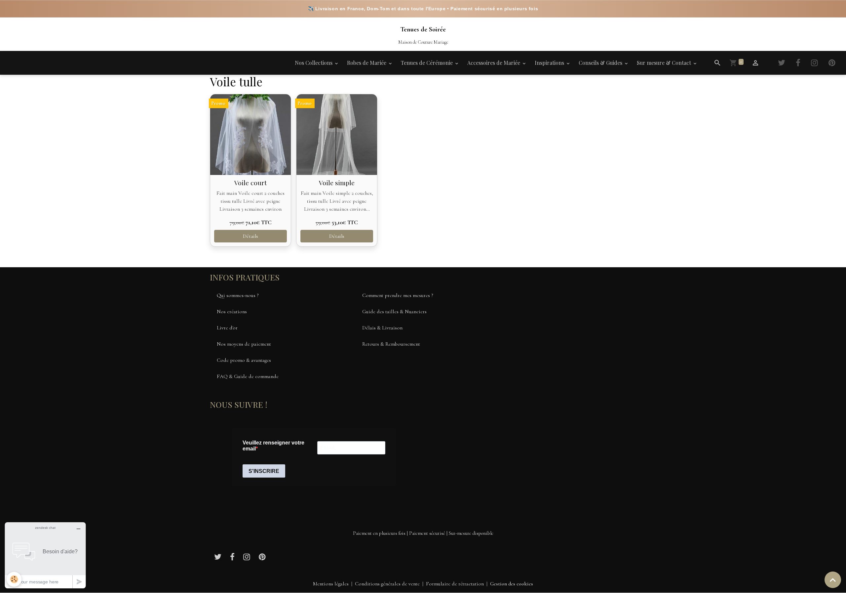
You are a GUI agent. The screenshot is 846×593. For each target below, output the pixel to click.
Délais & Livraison (382, 327)
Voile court (250, 182)
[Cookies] (14, 579)
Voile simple (337, 182)
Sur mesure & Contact (664, 62)
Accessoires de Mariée (494, 62)
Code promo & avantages (244, 360)
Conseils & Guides (601, 62)
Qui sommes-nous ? (238, 295)
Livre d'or (227, 327)
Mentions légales (331, 583)
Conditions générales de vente (387, 583)
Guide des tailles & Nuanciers (394, 311)
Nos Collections (314, 62)
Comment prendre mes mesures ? (397, 295)
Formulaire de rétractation (455, 583)
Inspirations (550, 62)
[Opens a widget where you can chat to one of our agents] (45, 555)
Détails (250, 236)
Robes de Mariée (367, 62)
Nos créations (232, 311)
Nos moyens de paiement (244, 344)
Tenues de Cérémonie (427, 62)
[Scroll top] (833, 580)
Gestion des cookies (511, 583)
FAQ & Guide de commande (248, 376)
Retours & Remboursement (391, 344)
